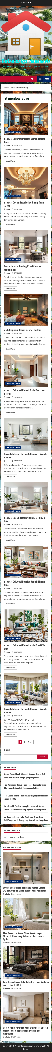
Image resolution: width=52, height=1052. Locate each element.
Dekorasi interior (13, 132)
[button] (3, 78)
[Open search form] (32, 79)
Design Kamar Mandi (14, 881)
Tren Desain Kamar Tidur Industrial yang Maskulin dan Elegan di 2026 (26, 983)
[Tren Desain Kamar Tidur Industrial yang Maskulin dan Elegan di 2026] (26, 962)
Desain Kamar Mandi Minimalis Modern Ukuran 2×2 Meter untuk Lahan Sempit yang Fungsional (25, 889)
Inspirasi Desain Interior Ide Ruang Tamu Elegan (26, 183)
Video (47, 79)
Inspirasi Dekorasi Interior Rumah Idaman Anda (26, 119)
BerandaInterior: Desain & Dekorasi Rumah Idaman (26, 434)
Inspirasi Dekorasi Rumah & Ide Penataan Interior (26, 371)
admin (7, 146)
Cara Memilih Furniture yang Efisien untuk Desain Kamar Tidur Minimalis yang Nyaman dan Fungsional (25, 1030)
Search (7, 750)
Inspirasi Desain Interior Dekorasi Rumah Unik (26, 498)
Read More (11, 161)
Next (30, 742)
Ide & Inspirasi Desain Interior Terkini (26, 310)
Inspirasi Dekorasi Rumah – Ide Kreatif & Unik (26, 625)
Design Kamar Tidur (13, 927)
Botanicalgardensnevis (26, 61)
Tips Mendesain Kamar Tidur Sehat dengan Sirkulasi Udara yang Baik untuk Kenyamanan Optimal (24, 936)
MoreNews (39, 1046)
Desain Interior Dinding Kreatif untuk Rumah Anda (26, 246)
